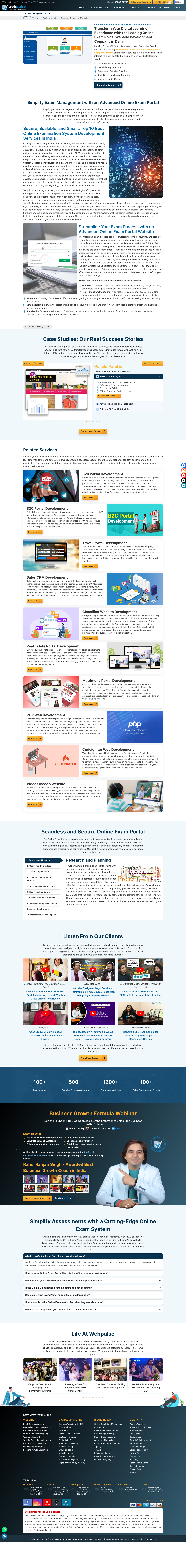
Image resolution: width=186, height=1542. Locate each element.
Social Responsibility (139, 1450)
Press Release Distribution (106, 1430)
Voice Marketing (66, 1453)
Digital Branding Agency (105, 1437)
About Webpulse (137, 1424)
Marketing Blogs (137, 1446)
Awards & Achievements (141, 1440)
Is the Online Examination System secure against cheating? (58, 1287)
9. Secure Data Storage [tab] (38, 909)
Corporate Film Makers (104, 1440)
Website (82, 8)
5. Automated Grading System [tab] (41, 886)
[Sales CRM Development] (135, 589)
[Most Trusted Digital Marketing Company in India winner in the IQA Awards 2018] (82, 1179)
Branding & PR (120, 8)
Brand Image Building (104, 1434)
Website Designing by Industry (37, 1440)
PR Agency (99, 1427)
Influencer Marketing (103, 1453)
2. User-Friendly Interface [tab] (39, 866)
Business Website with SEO (35, 1430)
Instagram (37, 1505)
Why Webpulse (136, 1430)
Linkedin (66, 1505)
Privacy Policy (136, 1469)
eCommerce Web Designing (35, 1434)
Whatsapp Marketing (68, 1443)
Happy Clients (43, 326)
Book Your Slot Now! (34, 1198)
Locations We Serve (139, 1463)
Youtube (47, 1505)
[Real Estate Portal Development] (135, 658)
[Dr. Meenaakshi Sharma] (140, 1013)
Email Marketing (66, 1446)
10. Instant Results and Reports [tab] (41, 915)
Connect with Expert (106, 396)
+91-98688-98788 (119, 2)
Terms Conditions (138, 1466)
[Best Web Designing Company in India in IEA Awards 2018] (56, 1179)
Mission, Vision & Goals (140, 1427)
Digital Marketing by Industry (72, 1463)
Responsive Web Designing (35, 1450)
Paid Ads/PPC (65, 1440)
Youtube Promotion (67, 1437)
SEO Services (65, 1427)
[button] (128, 376)
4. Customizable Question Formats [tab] (39, 879)
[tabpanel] (113, 882)
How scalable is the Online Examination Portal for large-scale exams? (64, 1302)
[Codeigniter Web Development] (51, 761)
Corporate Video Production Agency (107, 1445)
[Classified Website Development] (51, 624)
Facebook (27, 1505)
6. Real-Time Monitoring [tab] (38, 892)
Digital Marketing (100, 8)
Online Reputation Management (108, 1424)
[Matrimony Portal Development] (51, 692)
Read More (88, 497)
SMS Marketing (66, 1450)
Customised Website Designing (37, 1427)
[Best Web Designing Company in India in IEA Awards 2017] (42, 1179)
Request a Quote (105, 85)
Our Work (164, 8)
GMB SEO (63, 1430)
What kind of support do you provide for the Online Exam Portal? (61, 1309)
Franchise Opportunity (142, 2)
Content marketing (67, 1456)
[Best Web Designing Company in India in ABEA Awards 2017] (29, 1179)
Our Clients (135, 1434)
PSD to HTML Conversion (34, 1443)
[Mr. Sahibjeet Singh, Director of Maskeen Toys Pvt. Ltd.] (140, 969)
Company (150, 8)
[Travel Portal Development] (51, 555)
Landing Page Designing (34, 1446)
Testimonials (135, 1437)
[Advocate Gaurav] (93, 969)
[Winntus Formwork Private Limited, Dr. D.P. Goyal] (45, 969)
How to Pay (135, 1453)
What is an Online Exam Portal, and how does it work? (55, 1256)
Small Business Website (33, 1424)
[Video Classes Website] (135, 796)
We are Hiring (161, 2)
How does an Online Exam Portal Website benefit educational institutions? (67, 1273)
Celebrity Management (104, 1456)
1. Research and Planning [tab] (38, 860)
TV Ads (97, 1450)
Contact (178, 8)
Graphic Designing (102, 1459)
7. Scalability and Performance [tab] (41, 898)
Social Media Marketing (69, 1434)
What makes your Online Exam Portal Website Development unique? (63, 1280)
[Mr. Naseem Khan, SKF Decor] (93, 1013)
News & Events (137, 1443)
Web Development (31, 1437)
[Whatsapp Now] (4, 1529)
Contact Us (135, 1456)
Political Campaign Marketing (72, 1459)
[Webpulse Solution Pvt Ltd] (14, 8)
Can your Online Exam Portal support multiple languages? (57, 1295)
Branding (134, 1459)
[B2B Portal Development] (51, 486)
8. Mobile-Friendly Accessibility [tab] (42, 903)
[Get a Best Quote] (4, 1536)
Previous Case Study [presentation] (34, 363)
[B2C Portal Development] (135, 520)
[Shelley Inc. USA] (45, 1013)
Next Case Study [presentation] (151, 363)
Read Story (60, 1198)
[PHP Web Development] (135, 727)
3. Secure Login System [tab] (38, 871)
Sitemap (133, 1472)
